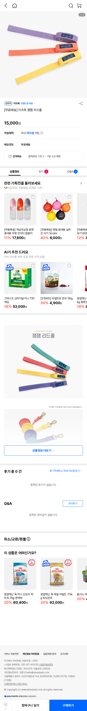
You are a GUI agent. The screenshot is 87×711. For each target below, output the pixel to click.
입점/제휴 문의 (49, 654)
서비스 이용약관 (11, 654)
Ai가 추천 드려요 (16, 252)
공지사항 (64, 654)
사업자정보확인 (46, 664)
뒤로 (6, 5)
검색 (71, 5)
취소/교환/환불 (15, 539)
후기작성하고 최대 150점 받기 (65, 470)
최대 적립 (30, 133)
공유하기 (81, 103)
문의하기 (72, 503)
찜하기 (33, 197)
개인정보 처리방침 (30, 654)
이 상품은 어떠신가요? (20, 553)
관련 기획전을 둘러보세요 (22, 183)
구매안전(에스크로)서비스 (15, 684)
